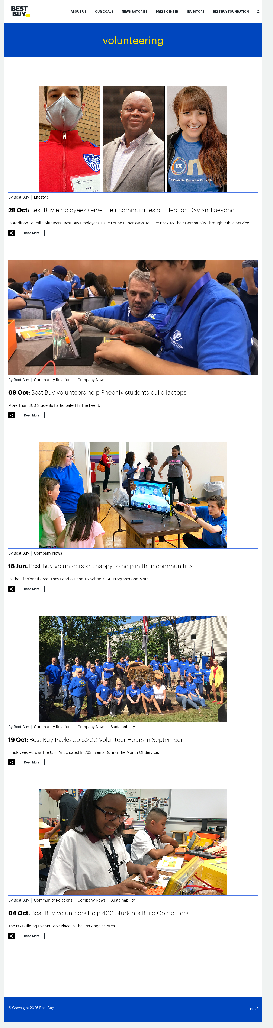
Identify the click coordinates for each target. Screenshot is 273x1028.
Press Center (167, 11)
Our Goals (104, 11)
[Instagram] (256, 1008)
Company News (91, 379)
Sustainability (122, 726)
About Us (78, 11)
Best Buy (21, 553)
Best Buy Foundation (231, 11)
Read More (31, 233)
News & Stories (134, 11)
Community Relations (53, 379)
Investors (196, 11)
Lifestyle (41, 197)
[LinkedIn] (251, 1008)
